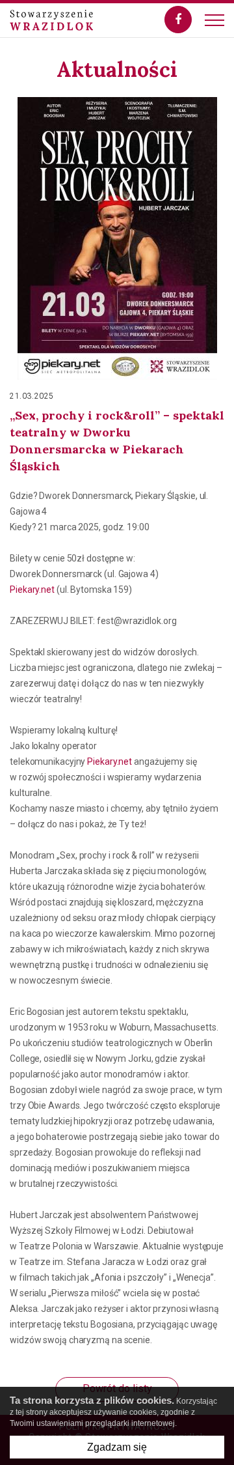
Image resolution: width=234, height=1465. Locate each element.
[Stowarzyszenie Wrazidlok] (51, 20)
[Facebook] (178, 19)
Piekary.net (32, 589)
